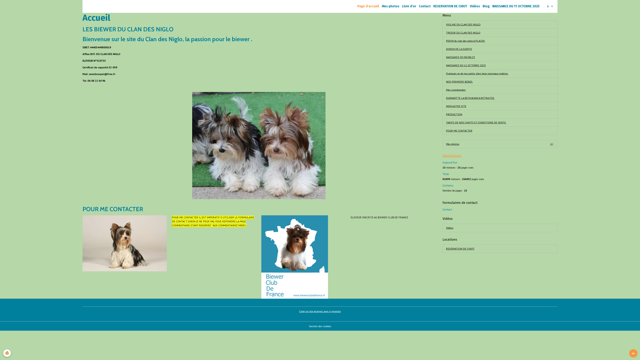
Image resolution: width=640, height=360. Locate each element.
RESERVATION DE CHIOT (450, 6)
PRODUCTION (454, 114)
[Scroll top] (633, 353)
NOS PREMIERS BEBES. (459, 81)
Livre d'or (409, 6)
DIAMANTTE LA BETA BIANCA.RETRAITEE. (470, 98)
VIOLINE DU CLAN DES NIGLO (463, 24)
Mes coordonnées (456, 90)
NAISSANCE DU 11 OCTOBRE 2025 (516, 6)
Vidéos (475, 6)
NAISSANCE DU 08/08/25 (460, 57)
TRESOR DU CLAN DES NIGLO (463, 32)
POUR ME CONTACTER (459, 130)
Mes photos (390, 6)
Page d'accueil (368, 6)
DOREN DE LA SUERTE (459, 49)
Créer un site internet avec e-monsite (320, 311)
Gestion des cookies (320, 326)
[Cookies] (7, 353)
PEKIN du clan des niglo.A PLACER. (465, 40)
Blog (486, 6)
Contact (425, 6)
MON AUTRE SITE (456, 106)
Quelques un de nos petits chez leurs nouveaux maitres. (477, 73)
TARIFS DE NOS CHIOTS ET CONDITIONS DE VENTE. (476, 122)
